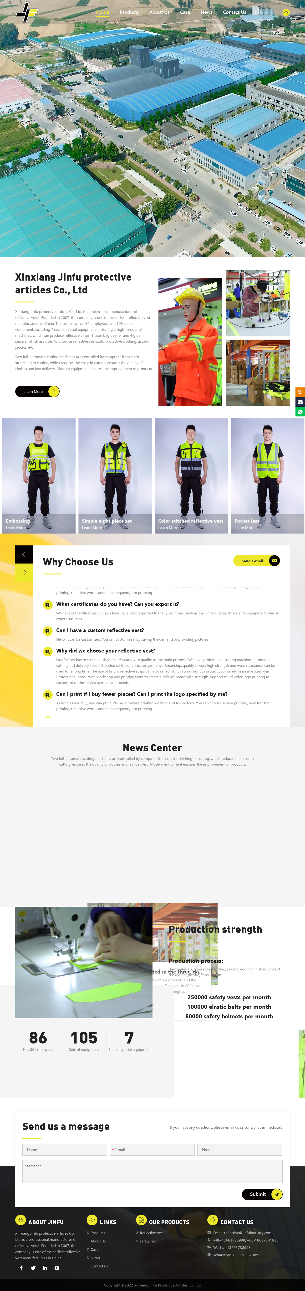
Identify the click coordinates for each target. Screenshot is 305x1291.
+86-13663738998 (229, 1239)
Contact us (234, 12)
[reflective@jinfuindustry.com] (300, 402)
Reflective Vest (152, 1232)
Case (185, 12)
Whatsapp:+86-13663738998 (238, 1254)
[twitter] (33, 1268)
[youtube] (57, 1268)
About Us (159, 12)
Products (129, 12)
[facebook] (21, 1268)
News (207, 12)
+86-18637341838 (263, 1239)
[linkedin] (45, 1268)
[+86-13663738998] (300, 392)
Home (102, 12)
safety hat (148, 1240)
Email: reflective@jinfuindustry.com (242, 1232)
